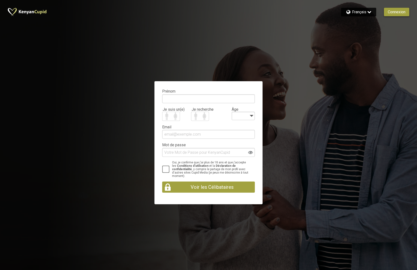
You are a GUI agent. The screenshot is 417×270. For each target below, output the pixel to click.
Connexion (396, 12)
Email (166, 127)
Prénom (168, 91)
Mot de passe (174, 145)
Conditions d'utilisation (192, 166)
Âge (235, 109)
